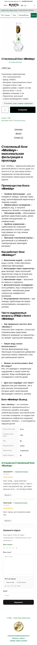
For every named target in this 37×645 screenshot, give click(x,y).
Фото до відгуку (10, 579)
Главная (3, 10)
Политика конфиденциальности (18, 635)
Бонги (15, 10)
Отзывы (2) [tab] (18, 138)
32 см (22, 429)
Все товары (10, 10)
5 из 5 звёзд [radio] (16, 548)
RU (22, 5)
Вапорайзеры (24, 15)
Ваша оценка (8, 544)
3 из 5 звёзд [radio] (10, 548)
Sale (14, 15)
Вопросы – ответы (18, 638)
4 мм (21, 435)
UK (25, 5)
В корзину (22, 110)
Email (5, 591)
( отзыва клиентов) (15, 62)
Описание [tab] (18, 129)
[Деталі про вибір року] (18, 626)
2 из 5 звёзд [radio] (7, 548)
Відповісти (8, 495)
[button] (32, 24)
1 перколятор (24, 450)
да (21, 455)
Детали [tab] (19, 133)
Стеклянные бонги (19, 120)
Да (21, 440)
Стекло (22, 445)
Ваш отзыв (7, 552)
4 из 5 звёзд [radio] (13, 548)
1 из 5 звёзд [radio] (3, 548)
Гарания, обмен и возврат (18, 640)
